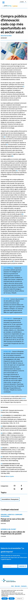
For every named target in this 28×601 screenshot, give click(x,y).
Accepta (4, 598)
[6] (22, 214)
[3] (7, 144)
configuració (4, 595)
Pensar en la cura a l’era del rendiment (12, 520)
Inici (12, 586)
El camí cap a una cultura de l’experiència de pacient (13, 533)
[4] (12, 156)
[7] (13, 261)
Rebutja (11, 598)
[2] (4, 137)
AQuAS (24, 398)
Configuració (19, 598)
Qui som (17, 586)
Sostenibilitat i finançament (10, 499)
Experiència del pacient (8, 529)
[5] (17, 171)
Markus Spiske (10, 476)
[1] (23, 86)
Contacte (24, 586)
